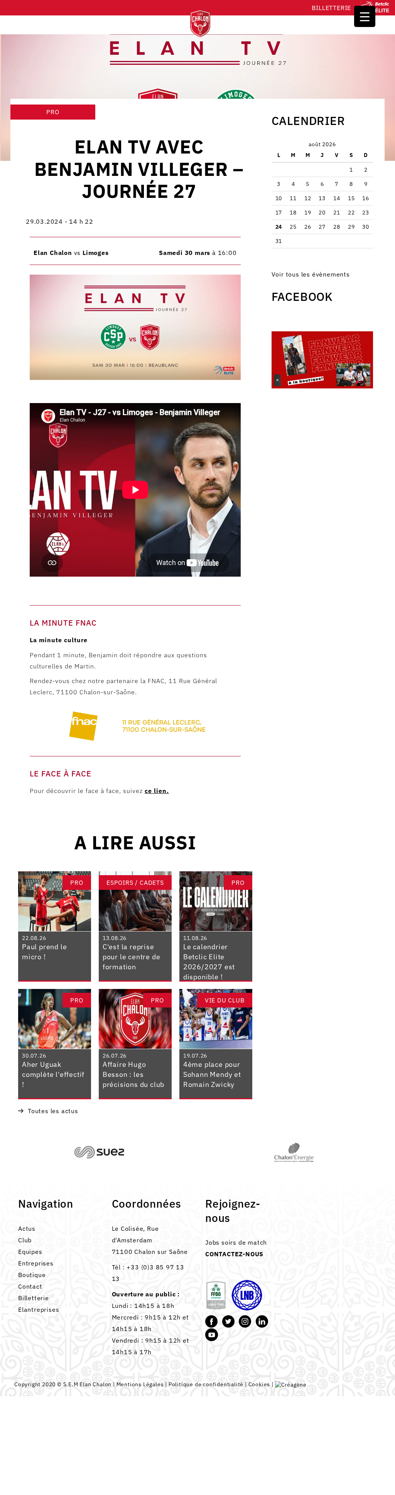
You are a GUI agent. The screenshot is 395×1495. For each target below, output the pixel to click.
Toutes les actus (53, 1111)
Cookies (259, 1384)
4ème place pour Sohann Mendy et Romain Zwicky (212, 1074)
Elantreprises (38, 1309)
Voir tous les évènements (311, 274)
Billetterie (331, 8)
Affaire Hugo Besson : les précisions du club (133, 1074)
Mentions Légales (140, 1384)
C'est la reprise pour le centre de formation (131, 956)
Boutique (32, 1275)
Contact (30, 1286)
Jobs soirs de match (236, 1242)
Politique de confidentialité (206, 1384)
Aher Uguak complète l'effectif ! (53, 1074)
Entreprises (36, 1263)
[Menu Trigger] (364, 16)
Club (25, 1240)
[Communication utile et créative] (291, 1384)
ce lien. (157, 791)
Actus (26, 1228)
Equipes (30, 1251)
